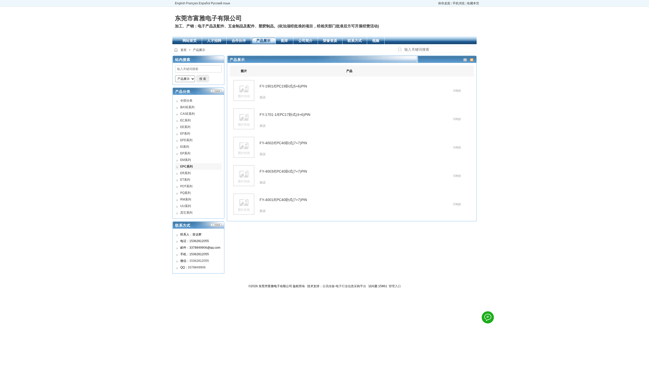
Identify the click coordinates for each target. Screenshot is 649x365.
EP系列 (185, 153)
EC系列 (185, 120)
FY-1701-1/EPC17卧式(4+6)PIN (285, 115)
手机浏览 (459, 3)
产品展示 (199, 50)
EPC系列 (186, 166)
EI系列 (184, 147)
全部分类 (186, 100)
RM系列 (185, 199)
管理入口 (395, 286)
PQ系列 (185, 193)
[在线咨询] (487, 317)
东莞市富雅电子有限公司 (208, 18)
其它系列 (186, 212)
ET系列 (185, 179)
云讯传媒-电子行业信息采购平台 (344, 286)
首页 (184, 50)
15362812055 (199, 261)
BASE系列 (187, 107)
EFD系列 (186, 140)
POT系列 (186, 186)
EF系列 (185, 133)
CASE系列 (187, 114)
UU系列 (185, 206)
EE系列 (185, 127)
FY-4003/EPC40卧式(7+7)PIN (283, 171)
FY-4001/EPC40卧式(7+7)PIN (283, 200)
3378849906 (197, 267)
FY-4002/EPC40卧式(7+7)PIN (283, 143)
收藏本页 (473, 3)
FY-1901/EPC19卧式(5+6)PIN (283, 86)
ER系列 (185, 173)
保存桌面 (444, 3)
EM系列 (185, 160)
